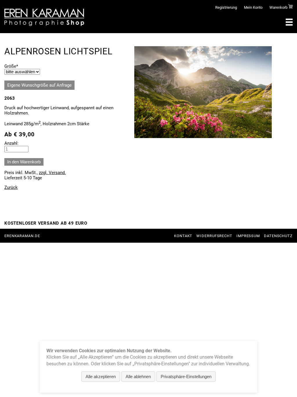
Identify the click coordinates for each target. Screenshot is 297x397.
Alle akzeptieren (101, 376)
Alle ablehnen (138, 376)
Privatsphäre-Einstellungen (186, 376)
